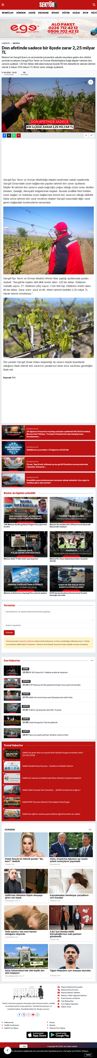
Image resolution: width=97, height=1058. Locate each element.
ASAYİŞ (31, 13)
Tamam (88, 1055)
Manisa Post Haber (57, 1028)
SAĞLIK (76, 13)
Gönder (9, 633)
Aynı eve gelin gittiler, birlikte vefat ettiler (45, 735)
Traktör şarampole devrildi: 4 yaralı (41, 710)
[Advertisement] (49, 158)
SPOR (85, 13)
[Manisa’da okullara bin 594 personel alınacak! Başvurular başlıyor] (71, 510)
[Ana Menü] (3, 5)
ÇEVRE (25, 669)
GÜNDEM (21, 13)
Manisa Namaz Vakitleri (70, 993)
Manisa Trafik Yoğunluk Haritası (74, 995)
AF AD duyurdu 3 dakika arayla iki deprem (45, 672)
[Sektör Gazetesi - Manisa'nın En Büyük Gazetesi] (48, 5)
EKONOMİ (43, 13)
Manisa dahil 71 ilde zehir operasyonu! (21, 559)
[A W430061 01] (48, 240)
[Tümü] (92, 661)
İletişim (52, 1025)
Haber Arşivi (66, 1007)
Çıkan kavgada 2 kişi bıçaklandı (40, 722)
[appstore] (37, 1035)
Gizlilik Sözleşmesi (11, 1025)
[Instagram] (28, 1015)
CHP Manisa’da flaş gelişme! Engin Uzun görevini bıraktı (51, 685)
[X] (24, 1015)
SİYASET (55, 13)
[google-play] (60, 1035)
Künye (52, 1022)
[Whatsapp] (37, 1015)
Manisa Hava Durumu (69, 990)
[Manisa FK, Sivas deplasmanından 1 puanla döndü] (71, 544)
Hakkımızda (9, 1022)
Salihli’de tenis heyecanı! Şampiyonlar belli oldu (47, 697)
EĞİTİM (65, 13)
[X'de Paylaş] (9, 135)
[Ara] (94, 5)
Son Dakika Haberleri (69, 1004)
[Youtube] (33, 1015)
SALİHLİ (26, 694)
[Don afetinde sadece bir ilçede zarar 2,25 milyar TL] (48, 104)
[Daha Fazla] (19, 135)
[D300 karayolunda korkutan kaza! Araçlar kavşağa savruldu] (71, 578)
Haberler (6, 43)
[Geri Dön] (7, 1050)
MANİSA (16, 43)
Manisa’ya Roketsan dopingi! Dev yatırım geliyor (25, 593)
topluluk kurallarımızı (26, 641)
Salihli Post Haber (11, 1028)
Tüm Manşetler (67, 1001)
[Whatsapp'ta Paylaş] (14, 135)
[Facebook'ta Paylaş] (4, 135)
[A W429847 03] (48, 327)
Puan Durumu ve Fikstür (70, 998)
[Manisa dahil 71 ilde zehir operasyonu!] (25, 544)
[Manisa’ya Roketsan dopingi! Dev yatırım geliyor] (25, 578)
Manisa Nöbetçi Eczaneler (72, 987)
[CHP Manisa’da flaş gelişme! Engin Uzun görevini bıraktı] (25, 510)
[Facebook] (19, 1015)
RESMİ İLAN (7, 13)
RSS (24, 1046)
